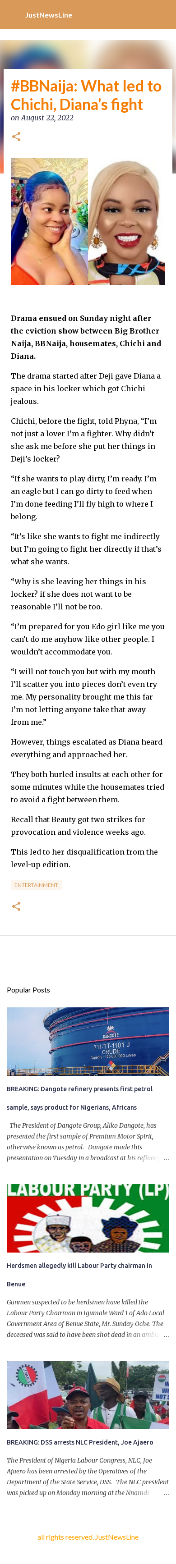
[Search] (163, 14)
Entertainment (36, 885)
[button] (16, 137)
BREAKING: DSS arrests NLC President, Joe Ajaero (80, 1442)
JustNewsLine (48, 14)
